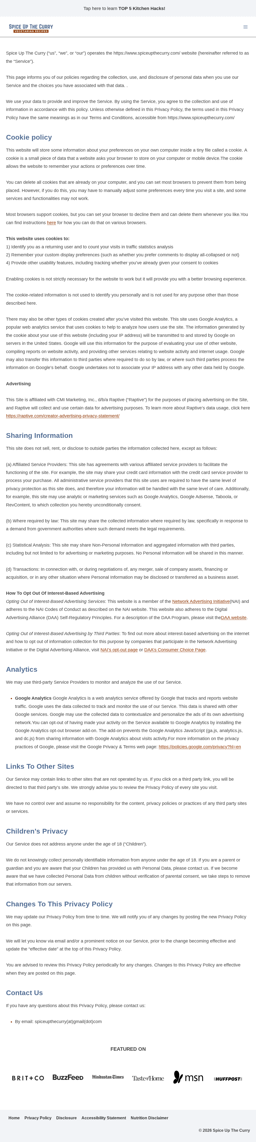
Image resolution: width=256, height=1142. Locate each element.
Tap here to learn (124, 8)
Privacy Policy (38, 1118)
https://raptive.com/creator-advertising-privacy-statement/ (63, 415)
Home (14, 1118)
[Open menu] (245, 27)
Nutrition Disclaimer (149, 1118)
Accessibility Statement (104, 1118)
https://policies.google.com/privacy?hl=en (200, 746)
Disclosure (66, 1118)
